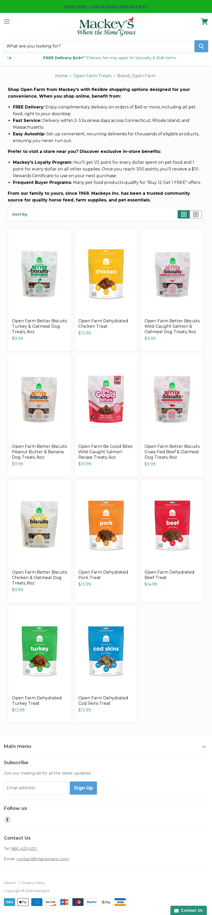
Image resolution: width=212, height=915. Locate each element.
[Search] (201, 46)
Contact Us (191, 910)
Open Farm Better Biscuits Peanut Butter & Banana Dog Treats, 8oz (39, 452)
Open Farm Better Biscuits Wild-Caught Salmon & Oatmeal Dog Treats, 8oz (172, 326)
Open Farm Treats (92, 75)
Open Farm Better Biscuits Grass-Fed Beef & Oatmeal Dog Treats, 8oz (172, 452)
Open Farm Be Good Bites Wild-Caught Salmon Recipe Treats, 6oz (105, 452)
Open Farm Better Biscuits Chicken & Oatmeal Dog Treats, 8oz (39, 577)
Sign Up (83, 788)
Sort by (19, 214)
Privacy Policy (33, 883)
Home (61, 75)
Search (10, 883)
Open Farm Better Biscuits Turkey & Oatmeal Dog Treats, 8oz (39, 326)
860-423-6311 (24, 848)
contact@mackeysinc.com (43, 858)
